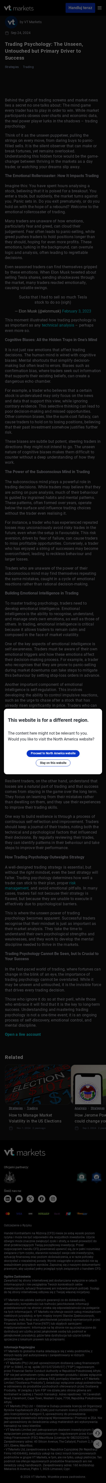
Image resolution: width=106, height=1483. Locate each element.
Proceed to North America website (53, 753)
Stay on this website (53, 763)
